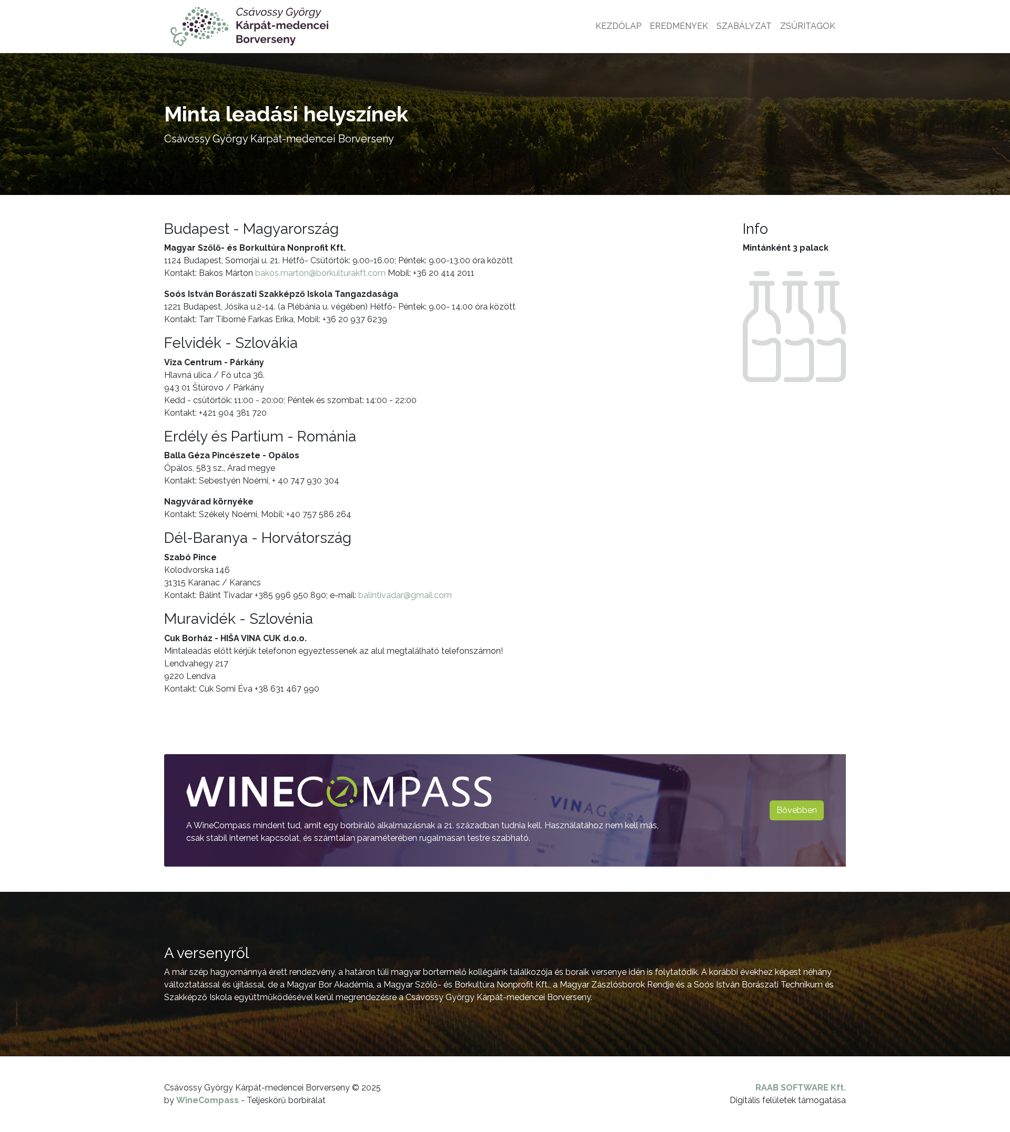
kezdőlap (618, 26)
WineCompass (207, 1100)
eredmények (679, 26)
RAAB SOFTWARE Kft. (800, 1088)
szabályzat (744, 26)
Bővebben (796, 810)
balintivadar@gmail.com (405, 595)
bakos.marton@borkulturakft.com (320, 273)
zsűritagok (807, 26)
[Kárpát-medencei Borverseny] (249, 26)
